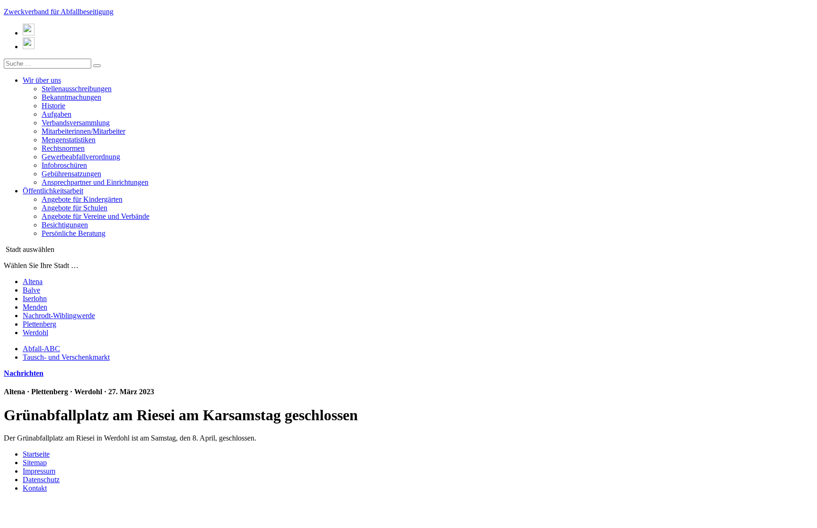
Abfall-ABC (41, 349)
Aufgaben (56, 114)
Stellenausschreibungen (77, 89)
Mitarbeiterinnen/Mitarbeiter (83, 131)
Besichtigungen (65, 225)
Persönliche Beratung (73, 233)
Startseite (36, 454)
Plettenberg (39, 324)
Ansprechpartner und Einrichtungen (95, 182)
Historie (53, 106)
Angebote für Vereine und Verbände (95, 216)
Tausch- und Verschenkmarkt (66, 357)
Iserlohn (35, 298)
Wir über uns (42, 80)
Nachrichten (23, 373)
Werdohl (35, 333)
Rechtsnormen (63, 148)
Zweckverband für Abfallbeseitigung (58, 12)
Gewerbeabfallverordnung (81, 157)
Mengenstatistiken (69, 140)
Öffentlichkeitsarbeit (53, 191)
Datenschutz (41, 480)
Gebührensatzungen (71, 174)
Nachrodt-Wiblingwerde (59, 316)
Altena (33, 281)
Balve (31, 290)
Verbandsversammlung (76, 123)
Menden (35, 307)
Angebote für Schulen (74, 208)
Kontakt (35, 488)
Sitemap (35, 463)
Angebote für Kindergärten (82, 199)
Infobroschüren (64, 165)
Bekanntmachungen (71, 97)
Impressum (39, 471)
